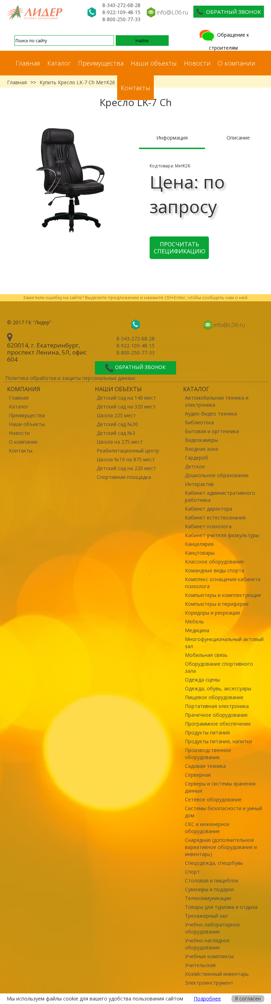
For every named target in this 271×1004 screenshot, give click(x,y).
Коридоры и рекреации (212, 612)
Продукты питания (207, 732)
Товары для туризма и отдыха (221, 907)
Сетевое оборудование (213, 799)
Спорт (192, 871)
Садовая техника (205, 766)
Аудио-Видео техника (211, 413)
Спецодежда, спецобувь (214, 863)
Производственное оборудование (208, 753)
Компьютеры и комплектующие (223, 595)
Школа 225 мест (116, 415)
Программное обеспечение (218, 723)
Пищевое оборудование (214, 697)
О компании (236, 63)
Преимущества (101, 63)
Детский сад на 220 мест (126, 468)
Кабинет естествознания (215, 517)
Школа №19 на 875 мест (126, 459)
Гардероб (196, 457)
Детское (195, 466)
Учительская (200, 965)
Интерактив (199, 484)
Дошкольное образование (217, 475)
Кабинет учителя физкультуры (222, 535)
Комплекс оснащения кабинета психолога (222, 583)
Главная (28, 63)
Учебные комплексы (209, 956)
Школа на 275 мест (120, 441)
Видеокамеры (201, 440)
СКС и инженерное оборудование (207, 827)
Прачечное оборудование (216, 715)
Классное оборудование (214, 561)
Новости (197, 63)
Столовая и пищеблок (212, 880)
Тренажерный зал (206, 915)
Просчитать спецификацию (179, 247)
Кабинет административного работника (220, 496)
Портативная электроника (217, 706)
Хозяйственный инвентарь (217, 974)
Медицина (197, 630)
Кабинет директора (208, 508)
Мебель (194, 621)
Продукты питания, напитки (218, 741)
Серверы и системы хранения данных (220, 787)
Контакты (135, 88)
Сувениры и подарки (209, 889)
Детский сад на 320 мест (126, 406)
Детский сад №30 (117, 424)
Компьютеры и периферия (216, 603)
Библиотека (199, 422)
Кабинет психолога (208, 526)
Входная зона (201, 448)
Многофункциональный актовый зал (224, 642)
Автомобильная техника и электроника (216, 401)
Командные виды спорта (214, 570)
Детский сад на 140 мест (126, 397)
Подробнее (207, 998)
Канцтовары (200, 552)
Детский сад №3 (116, 433)
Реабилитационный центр (128, 450)
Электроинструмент (209, 982)
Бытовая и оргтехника (212, 431)
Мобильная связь (206, 655)
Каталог (59, 63)
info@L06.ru (172, 12)
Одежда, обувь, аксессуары (218, 688)
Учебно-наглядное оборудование (207, 944)
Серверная (198, 774)
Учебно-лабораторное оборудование (212, 928)
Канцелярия (199, 544)
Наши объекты (154, 63)
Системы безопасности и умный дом (223, 812)
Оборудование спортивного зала (219, 667)
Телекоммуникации (208, 898)
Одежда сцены (202, 679)
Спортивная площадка (124, 477)
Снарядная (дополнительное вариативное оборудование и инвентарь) (221, 847)
